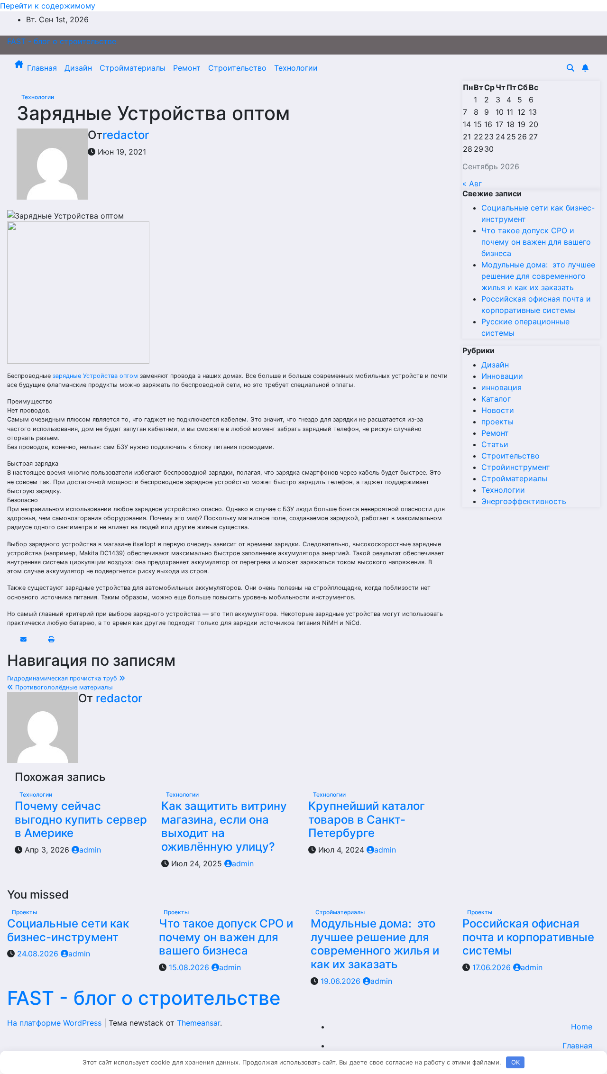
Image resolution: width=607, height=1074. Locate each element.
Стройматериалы (133, 68)
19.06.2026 (342, 981)
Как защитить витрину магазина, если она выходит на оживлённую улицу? (224, 826)
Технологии (296, 68)
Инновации (502, 376)
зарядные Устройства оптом (95, 375)
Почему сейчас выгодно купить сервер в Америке (81, 819)
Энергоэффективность (523, 501)
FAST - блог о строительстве (61, 41)
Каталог (496, 399)
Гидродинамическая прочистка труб (63, 678)
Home (581, 1026)
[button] (570, 68)
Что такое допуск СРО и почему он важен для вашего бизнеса (536, 242)
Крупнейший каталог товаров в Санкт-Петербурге (366, 819)
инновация (501, 387)
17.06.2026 (492, 967)
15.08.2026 (190, 967)
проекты (497, 421)
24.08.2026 (39, 953)
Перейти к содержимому (47, 5)
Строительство (237, 68)
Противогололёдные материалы (63, 687)
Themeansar (198, 1023)
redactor (125, 135)
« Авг (472, 183)
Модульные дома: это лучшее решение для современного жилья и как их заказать (538, 276)
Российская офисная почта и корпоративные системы (528, 937)
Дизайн (78, 68)
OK (515, 1062)
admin (90, 849)
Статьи (494, 444)
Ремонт (187, 68)
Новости (497, 410)
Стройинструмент (515, 467)
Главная (42, 68)
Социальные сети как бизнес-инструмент (68, 930)
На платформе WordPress (55, 1023)
